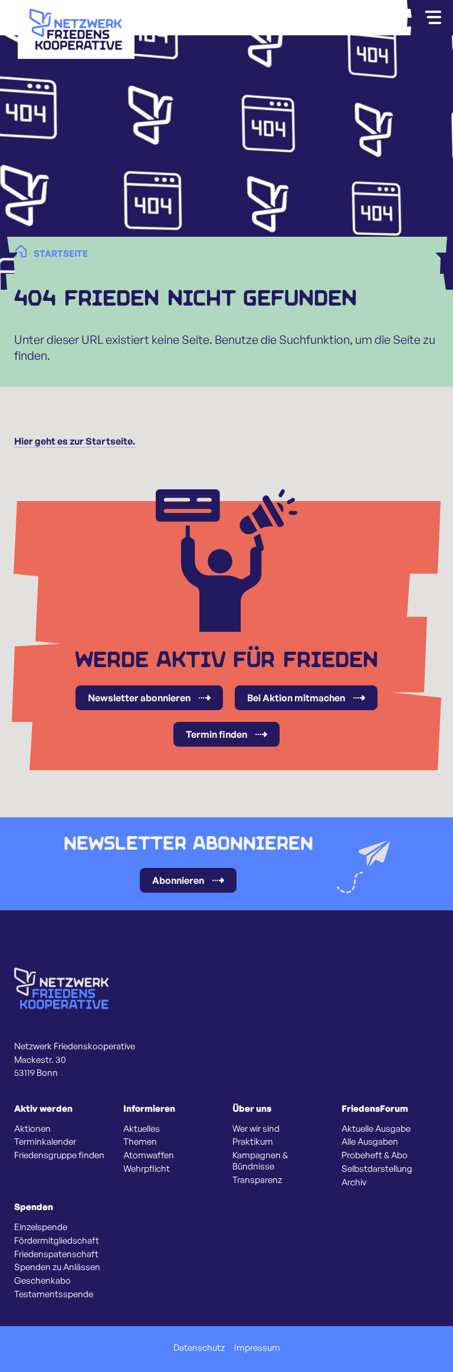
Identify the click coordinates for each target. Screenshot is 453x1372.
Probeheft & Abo (375, 1155)
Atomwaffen (148, 1155)
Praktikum (252, 1141)
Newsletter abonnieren (139, 698)
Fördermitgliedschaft (56, 1240)
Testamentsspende (53, 1294)
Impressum (257, 1348)
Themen (140, 1141)
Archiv (354, 1182)
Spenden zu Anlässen (57, 1267)
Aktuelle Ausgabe (376, 1129)
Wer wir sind (256, 1129)
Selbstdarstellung (377, 1169)
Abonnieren (178, 880)
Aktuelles (141, 1129)
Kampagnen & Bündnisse (260, 1161)
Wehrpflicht (146, 1169)
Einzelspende (40, 1227)
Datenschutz (199, 1348)
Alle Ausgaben (370, 1141)
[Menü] (433, 17)
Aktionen (32, 1129)
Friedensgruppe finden (59, 1155)
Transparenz (257, 1180)
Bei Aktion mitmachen (296, 698)
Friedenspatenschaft (56, 1254)
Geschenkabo (42, 1280)
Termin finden (216, 734)
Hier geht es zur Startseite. (74, 441)
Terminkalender (45, 1141)
